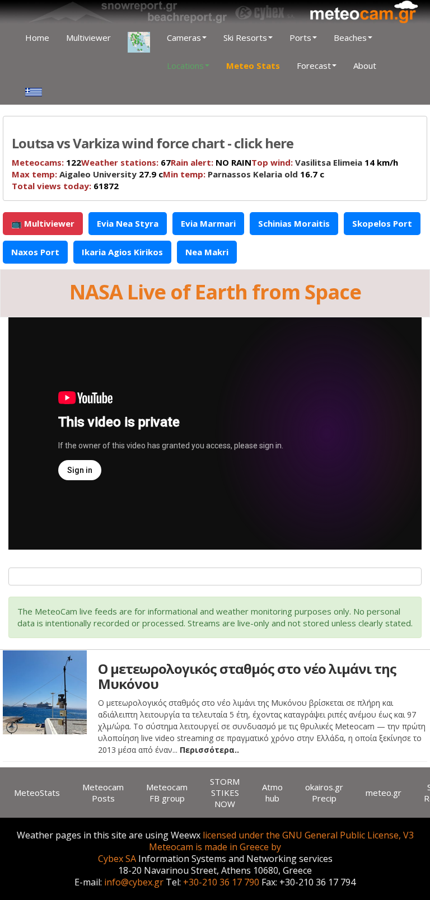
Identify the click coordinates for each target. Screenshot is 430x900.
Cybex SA (117, 858)
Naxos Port (35, 251)
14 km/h (324, 162)
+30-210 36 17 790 (221, 882)
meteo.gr (383, 792)
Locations (185, 65)
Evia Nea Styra (127, 223)
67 (126, 162)
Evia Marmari (208, 223)
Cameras (184, 37)
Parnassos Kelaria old (253, 174)
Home (37, 37)
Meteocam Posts (103, 792)
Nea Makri (206, 251)
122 (46, 162)
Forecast (314, 65)
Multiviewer (88, 37)
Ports (300, 37)
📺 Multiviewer (42, 223)
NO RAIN (211, 162)
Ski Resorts (245, 37)
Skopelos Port (382, 223)
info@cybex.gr (133, 882)
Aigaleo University (98, 174)
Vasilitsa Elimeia (328, 162)
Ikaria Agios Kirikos (122, 251)
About (364, 65)
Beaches (350, 37)
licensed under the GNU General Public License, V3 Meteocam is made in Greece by (281, 841)
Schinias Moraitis (294, 223)
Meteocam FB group (167, 792)
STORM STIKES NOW (225, 792)
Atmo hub (272, 792)
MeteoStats (37, 792)
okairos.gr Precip (324, 792)
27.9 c (87, 174)
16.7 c (243, 174)
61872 (65, 185)
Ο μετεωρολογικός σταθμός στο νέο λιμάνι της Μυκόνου (247, 675)
